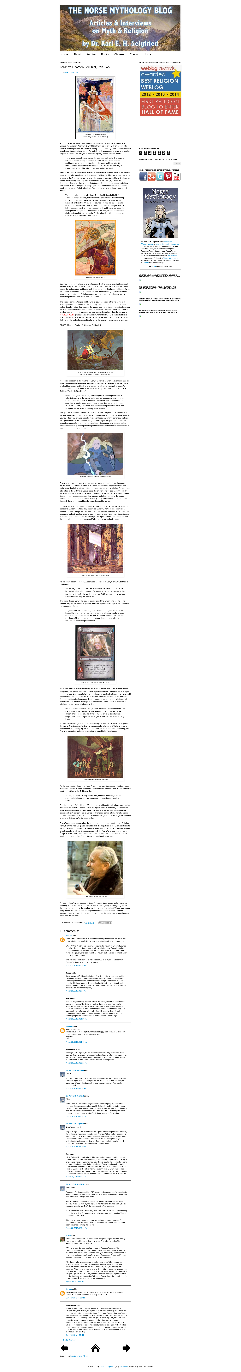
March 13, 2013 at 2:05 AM (76, 991)
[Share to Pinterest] (110, 922)
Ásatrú (146, 263)
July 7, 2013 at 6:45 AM (75, 1335)
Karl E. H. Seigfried (106, 1367)
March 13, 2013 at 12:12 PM (76, 1063)
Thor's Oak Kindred (170, 258)
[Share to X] (105, 922)
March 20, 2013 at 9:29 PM (76, 1177)
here (66, 72)
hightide (69, 936)
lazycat (69, 1289)
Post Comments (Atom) (79, 1356)
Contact (134, 54)
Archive (91, 54)
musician (175, 244)
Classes (119, 54)
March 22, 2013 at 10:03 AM (76, 1228)
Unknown (69, 1026)
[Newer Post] (64, 1352)
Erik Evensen (124, 1367)
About (77, 54)
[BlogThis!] (102, 922)
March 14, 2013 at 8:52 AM (76, 1088)
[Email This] (99, 922)
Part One (74, 72)
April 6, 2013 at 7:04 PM (75, 1282)
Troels (68, 1235)
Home (64, 54)
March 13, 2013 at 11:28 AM (76, 1019)
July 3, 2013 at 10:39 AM (75, 1298)
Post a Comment (69, 1340)
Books (105, 54)
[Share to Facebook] (107, 922)
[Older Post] (126, 1352)
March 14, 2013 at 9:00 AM (76, 1146)
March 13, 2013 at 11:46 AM (76, 1042)
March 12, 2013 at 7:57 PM (76, 965)
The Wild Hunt (172, 256)
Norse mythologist (162, 244)
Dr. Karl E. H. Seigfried (75, 1070)
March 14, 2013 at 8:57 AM (76, 1116)
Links (148, 54)
